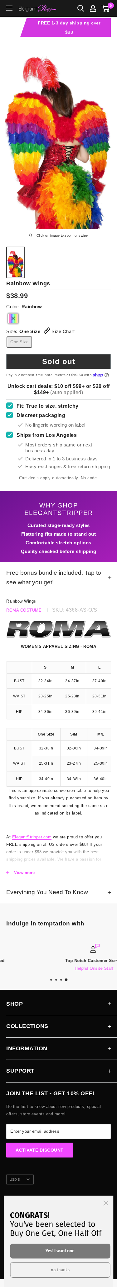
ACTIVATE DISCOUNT (40, 1150)
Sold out (58, 361)
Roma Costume (23, 610)
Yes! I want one (60, 1251)
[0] (106, 8)
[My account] (93, 8)
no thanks (60, 1269)
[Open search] (80, 8)
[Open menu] (9, 8)
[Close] (105, 1203)
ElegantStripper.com (32, 837)
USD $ (15, 1179)
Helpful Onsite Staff (59, 968)
